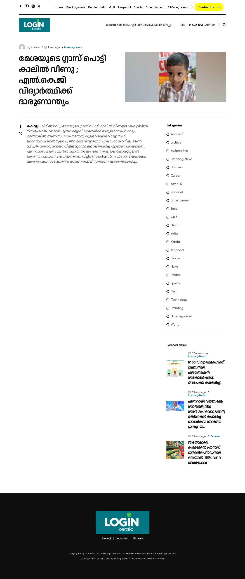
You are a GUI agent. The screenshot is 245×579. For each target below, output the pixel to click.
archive (176, 142)
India (103, 7)
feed (174, 208)
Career (176, 175)
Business (177, 167)
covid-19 (177, 184)
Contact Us (206, 7)
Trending (177, 308)
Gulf (112, 7)
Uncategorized (181, 316)
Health (175, 225)
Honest (106, 538)
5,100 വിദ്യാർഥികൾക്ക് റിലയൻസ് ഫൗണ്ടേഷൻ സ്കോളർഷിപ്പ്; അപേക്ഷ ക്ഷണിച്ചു (111, 25)
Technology (179, 300)
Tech (174, 291)
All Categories (176, 7)
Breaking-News (73, 47)
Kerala (92, 7)
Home (59, 7)
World (175, 324)
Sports (138, 7)
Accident (177, 134)
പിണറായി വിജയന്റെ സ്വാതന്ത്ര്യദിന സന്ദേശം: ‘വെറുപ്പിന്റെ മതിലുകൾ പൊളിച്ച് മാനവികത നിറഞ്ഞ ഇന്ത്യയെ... (206, 414)
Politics (176, 275)
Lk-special (124, 7)
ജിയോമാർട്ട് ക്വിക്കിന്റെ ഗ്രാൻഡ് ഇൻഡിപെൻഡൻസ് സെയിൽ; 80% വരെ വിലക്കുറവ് (204, 452)
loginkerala (33, 47)
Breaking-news (75, 7)
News (174, 266)
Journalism (122, 538)
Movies (176, 258)
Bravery (138, 538)
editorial (177, 192)
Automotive (179, 151)
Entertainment (154, 7)
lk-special (177, 250)
